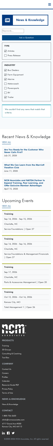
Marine (11, 79)
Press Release (14, 56)
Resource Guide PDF (10, 385)
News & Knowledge (30, 20)
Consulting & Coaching (11, 354)
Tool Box (5, 358)
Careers (5, 373)
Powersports (13, 88)
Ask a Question (26, 38)
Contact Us (6, 369)
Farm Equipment (15, 75)
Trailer (11, 97)
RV (9, 93)
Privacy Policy (7, 389)
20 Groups (6, 350)
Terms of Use (7, 393)
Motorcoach (13, 84)
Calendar (6, 381)
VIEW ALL (6, 142)
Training (5, 346)
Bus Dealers (13, 70)
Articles (11, 51)
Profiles (5, 377)
